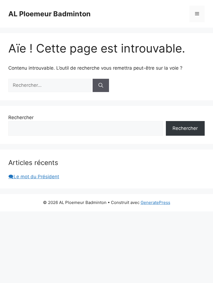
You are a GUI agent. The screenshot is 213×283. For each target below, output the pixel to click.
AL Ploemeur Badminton (49, 14)
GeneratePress (155, 202)
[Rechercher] (101, 85)
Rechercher (21, 117)
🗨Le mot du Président (33, 176)
